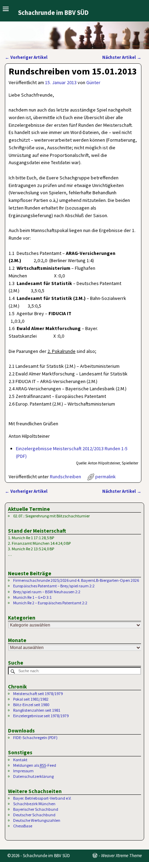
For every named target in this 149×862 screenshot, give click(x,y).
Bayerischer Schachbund (35, 809)
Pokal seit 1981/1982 (31, 699)
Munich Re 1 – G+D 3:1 (32, 597)
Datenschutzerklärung (33, 776)
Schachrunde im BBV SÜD (53, 13)
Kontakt (20, 759)
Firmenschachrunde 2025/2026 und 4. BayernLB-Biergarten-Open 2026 (76, 580)
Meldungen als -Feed (34, 765)
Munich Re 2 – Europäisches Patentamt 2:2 (50, 602)
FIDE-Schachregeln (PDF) (35, 737)
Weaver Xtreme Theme (121, 856)
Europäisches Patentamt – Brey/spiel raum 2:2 (54, 585)
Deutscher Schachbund (34, 814)
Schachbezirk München (34, 803)
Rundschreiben (65, 476)
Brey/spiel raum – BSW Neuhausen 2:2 (46, 591)
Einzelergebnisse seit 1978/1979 (41, 715)
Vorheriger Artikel (26, 57)
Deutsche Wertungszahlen (36, 820)
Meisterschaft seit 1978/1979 (38, 693)
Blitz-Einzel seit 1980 (31, 704)
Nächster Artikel (121, 57)
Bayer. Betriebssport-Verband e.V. (42, 798)
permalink (105, 476)
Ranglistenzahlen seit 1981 (36, 710)
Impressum (23, 770)
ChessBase (22, 825)
